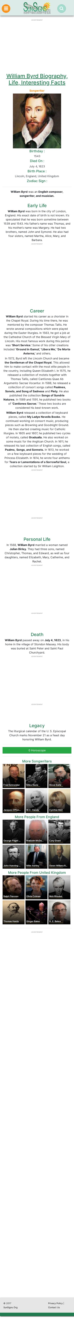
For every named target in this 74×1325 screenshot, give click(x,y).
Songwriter (37, 90)
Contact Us (54, 1307)
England (31, 176)
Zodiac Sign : (37, 181)
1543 (37, 156)
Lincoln (19, 176)
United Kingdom (48, 176)
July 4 (33, 166)
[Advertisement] (37, 1140)
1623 (42, 166)
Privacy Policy (55, 1303)
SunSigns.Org (10, 1307)
